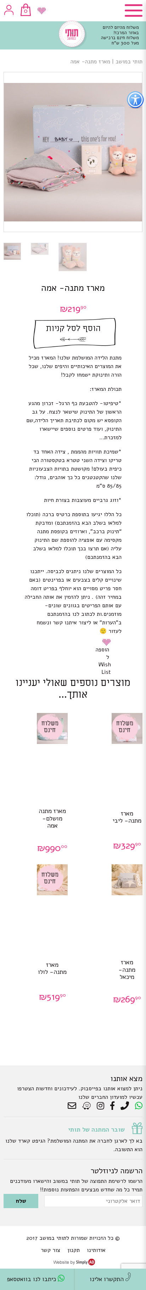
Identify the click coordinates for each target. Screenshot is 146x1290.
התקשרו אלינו (107, 1279)
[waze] (87, 1106)
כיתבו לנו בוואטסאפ (32, 1279)
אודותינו (96, 1250)
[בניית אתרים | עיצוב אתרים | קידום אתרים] (74, 1264)
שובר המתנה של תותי (96, 1129)
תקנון (73, 1250)
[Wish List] (41, 10)
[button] (108, 642)
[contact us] (74, 1106)
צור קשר (50, 1250)
